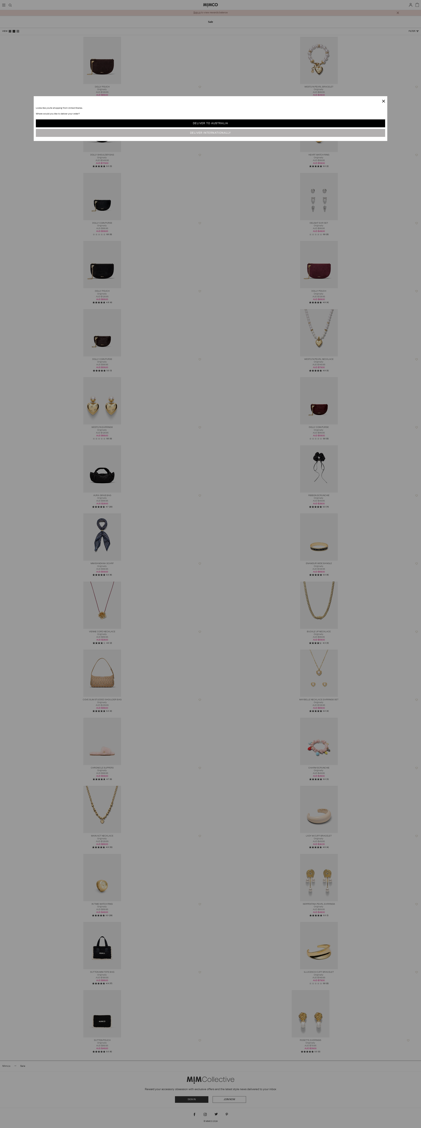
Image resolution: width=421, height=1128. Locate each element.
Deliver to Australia (210, 123)
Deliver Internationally (210, 133)
